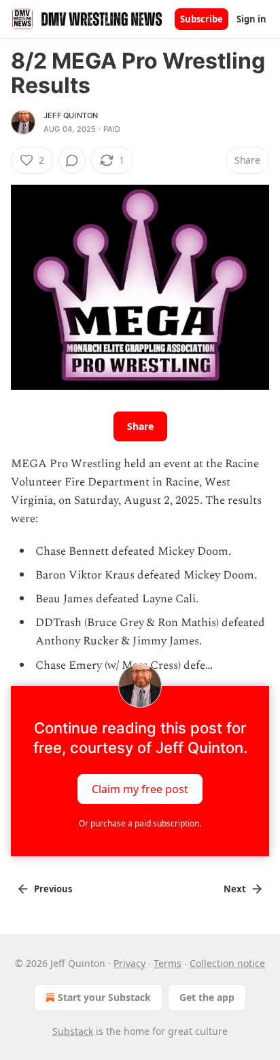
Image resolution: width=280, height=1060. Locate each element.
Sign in (251, 19)
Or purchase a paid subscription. (140, 823)
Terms (167, 963)
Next (235, 889)
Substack (72, 1031)
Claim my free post (140, 788)
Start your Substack (104, 997)
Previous (53, 889)
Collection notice (227, 963)
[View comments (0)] (72, 160)
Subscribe (201, 19)
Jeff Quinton (70, 115)
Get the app (206, 997)
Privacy (129, 963)
